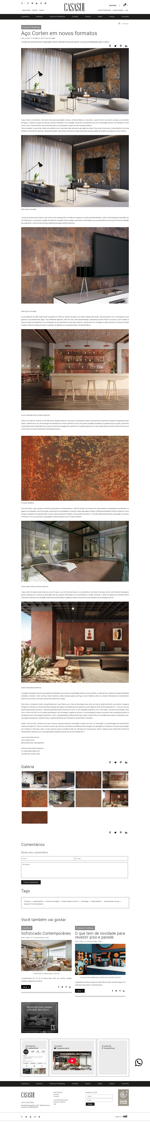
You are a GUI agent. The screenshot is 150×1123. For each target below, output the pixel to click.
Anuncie (34, 10)
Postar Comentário (30, 882)
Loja (126, 10)
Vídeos (100, 16)
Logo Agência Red (125, 1116)
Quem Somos (26, 10)
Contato (41, 10)
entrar (113, 5)
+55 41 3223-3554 (27, 1102)
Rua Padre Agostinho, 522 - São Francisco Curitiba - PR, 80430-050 (35, 1106)
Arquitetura (25, 16)
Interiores (39, 16)
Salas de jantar (96, 901)
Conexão (75, 16)
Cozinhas (27, 901)
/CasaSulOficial (109, 1048)
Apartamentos (38, 901)
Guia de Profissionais (104, 10)
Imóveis (112, 16)
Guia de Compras (118, 10)
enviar (90, 1104)
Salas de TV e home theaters (33, 904)
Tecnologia (85, 901)
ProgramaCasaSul (62, 1048)
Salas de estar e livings (111, 901)
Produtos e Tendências (57, 16)
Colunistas (125, 16)
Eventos (88, 16)
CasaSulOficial (32, 1048)
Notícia (125, 23)
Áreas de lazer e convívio (70, 901)
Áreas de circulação (52, 901)
